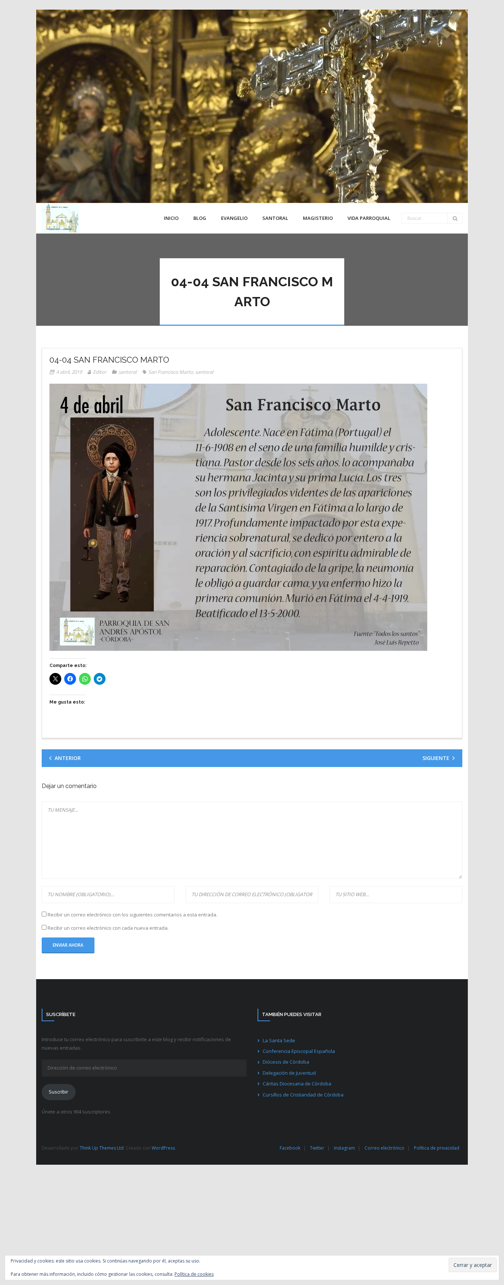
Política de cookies (194, 1274)
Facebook (290, 1148)
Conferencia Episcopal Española (299, 1051)
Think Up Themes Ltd (102, 1148)
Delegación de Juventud (289, 1073)
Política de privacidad (436, 1148)
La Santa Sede (279, 1040)
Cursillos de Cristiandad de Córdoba (303, 1094)
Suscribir (58, 1091)
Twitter (317, 1148)
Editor (99, 372)
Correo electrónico (384, 1148)
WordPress (163, 1148)
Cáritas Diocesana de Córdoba (297, 1083)
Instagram (344, 1148)
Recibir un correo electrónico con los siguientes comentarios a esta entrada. (132, 914)
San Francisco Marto (170, 372)
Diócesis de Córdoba (286, 1061)
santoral (127, 372)
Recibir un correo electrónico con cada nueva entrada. (108, 928)
